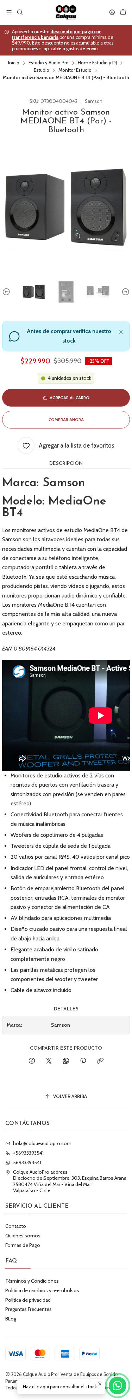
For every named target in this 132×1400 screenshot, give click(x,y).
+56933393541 (28, 1153)
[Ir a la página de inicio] (66, 12)
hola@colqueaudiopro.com (42, 1143)
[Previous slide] (7, 292)
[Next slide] (124, 292)
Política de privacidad (28, 1300)
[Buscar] (19, 12)
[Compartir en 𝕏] (49, 1061)
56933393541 (27, 1162)
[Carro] (123, 12)
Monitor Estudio (75, 70)
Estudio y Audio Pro (49, 62)
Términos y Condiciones (32, 1281)
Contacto (15, 1226)
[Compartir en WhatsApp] (66, 1061)
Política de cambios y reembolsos (42, 1290)
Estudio (41, 70)
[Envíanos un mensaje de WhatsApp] (117, 1385)
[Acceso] (112, 12)
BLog (10, 1319)
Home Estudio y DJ (97, 62)
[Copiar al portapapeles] (100, 1061)
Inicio (13, 62)
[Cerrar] (121, 331)
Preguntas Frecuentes (28, 1309)
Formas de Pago (22, 1245)
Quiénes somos (22, 1235)
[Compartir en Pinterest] (83, 1061)
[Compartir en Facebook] (32, 1061)
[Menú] (9, 12)
